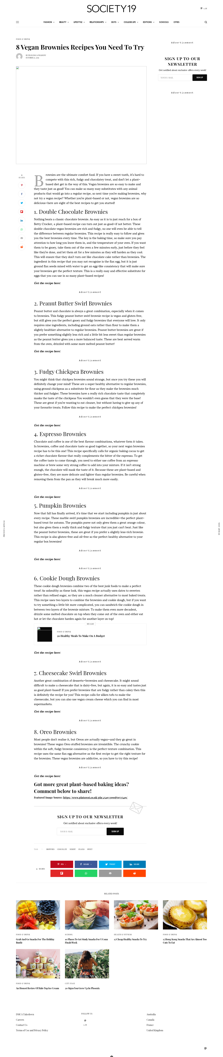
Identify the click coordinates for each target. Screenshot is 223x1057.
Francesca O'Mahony (37, 55)
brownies (50, 849)
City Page (70, 983)
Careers (20, 1019)
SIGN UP (115, 831)
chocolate (62, 849)
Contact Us (21, 1025)
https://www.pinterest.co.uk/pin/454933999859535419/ (95, 797)
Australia (151, 1014)
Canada (150, 1019)
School (69, 934)
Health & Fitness (123, 934)
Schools (164, 22)
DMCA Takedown (25, 1014)
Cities (176, 22)
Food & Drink (23, 39)
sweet (89, 849)
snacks (81, 849)
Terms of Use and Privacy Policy (32, 1030)
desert (73, 849)
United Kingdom (155, 1030)
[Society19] (111, 8)
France (150, 1025)
